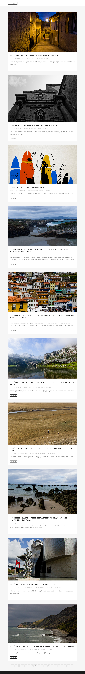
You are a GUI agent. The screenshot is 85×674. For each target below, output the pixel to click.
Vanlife (39, 387)
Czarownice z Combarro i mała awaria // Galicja (36, 55)
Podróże (35, 58)
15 (62, 665)
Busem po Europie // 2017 (23, 58)
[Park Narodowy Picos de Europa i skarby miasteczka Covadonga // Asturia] (42, 358)
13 (55, 665)
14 (58, 665)
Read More (13, 68)
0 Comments (45, 58)
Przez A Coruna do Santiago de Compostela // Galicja (39, 125)
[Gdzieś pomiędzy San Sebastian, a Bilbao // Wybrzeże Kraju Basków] (42, 623)
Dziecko (31, 320)
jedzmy (40, 58)
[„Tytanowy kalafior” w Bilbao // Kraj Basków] (42, 559)
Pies (38, 320)
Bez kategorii (21, 587)
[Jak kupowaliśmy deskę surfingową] (42, 164)
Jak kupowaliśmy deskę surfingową (31, 187)
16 (65, 665)
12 (52, 665)
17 (68, 665)
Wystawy (48, 587)
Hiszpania (31, 58)
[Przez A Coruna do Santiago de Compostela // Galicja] (42, 98)
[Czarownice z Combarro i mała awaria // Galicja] (42, 32)
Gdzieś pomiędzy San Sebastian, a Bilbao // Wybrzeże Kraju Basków (44, 646)
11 (48, 665)
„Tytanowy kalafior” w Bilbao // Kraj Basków (35, 584)
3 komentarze (49, 387)
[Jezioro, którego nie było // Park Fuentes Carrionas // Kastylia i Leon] (42, 424)
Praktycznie (35, 190)
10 (45, 665)
